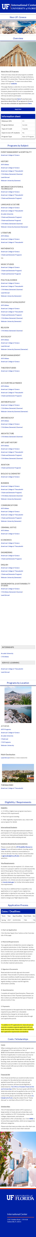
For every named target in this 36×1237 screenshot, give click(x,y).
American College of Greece (10, 155)
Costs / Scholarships (18, 1039)
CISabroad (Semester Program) (11, 198)
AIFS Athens (5, 164)
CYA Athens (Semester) (8, 174)
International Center (17, 1214)
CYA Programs (6, 742)
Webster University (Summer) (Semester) (14, 227)
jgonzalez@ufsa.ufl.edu (11, 856)
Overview (18, 38)
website (14, 83)
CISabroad (4, 739)
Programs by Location (18, 682)
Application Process (18, 905)
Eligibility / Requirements (18, 802)
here (19, 99)
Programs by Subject (18, 145)
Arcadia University (7, 214)
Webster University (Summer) (11, 180)
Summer (19, 174)
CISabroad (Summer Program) (11, 220)
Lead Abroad (5, 177)
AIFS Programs (6, 729)
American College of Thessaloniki (12, 171)
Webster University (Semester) (11, 296)
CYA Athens (5, 656)
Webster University (7, 745)
